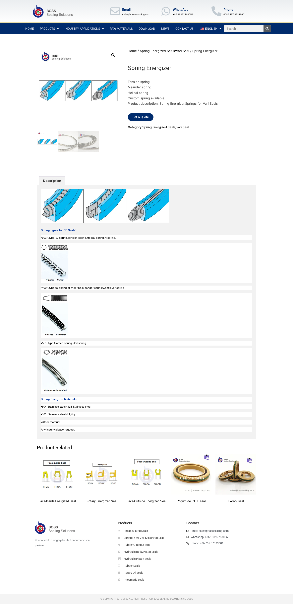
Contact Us (184, 29)
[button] (113, 55)
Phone (228, 10)
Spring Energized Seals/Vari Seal (164, 51)
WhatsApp (181, 10)
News (165, 29)
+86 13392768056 (183, 14)
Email (126, 10)
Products (47, 29)
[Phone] (216, 11)
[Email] (115, 11)
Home (29, 29)
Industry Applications (82, 29)
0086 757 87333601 (234, 14)
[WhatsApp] (166, 11)
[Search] (267, 28)
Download (147, 29)
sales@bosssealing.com (136, 14)
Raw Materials (121, 29)
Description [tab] (52, 181)
